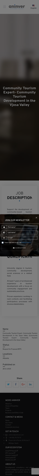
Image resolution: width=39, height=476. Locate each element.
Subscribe (20, 248)
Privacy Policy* (26, 242)
